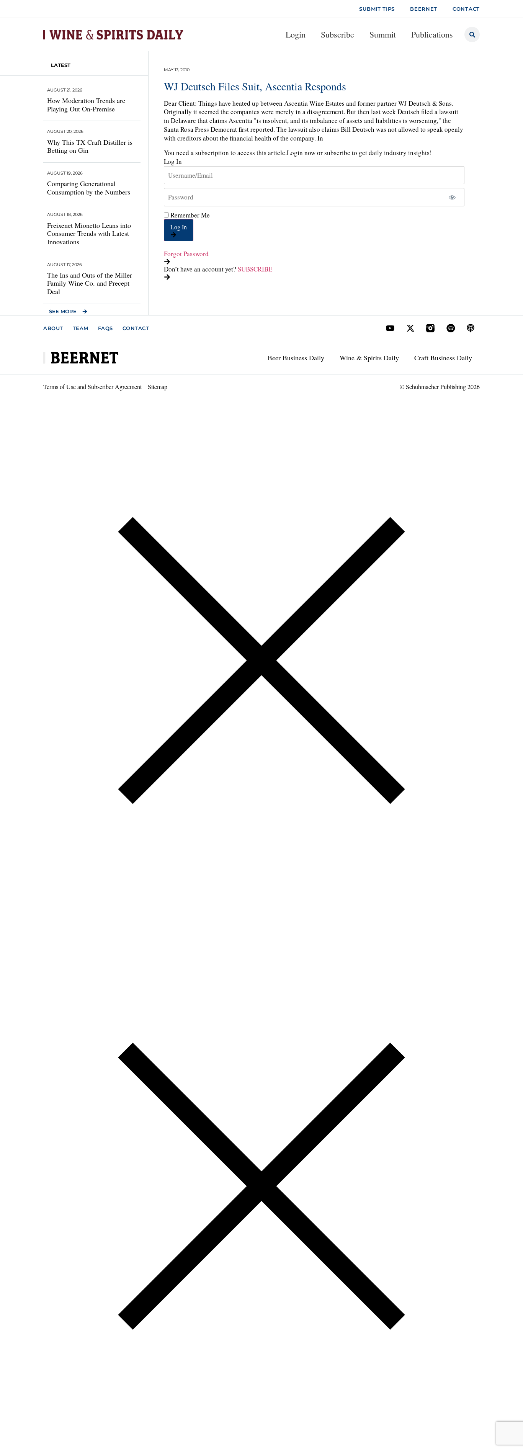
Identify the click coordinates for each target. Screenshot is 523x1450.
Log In (178, 227)
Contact (136, 328)
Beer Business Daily (296, 357)
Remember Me (189, 215)
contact (466, 9)
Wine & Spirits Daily (369, 357)
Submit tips (377, 9)
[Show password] (452, 197)
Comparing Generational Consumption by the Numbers (88, 187)
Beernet (423, 9)
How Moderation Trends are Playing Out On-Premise (86, 104)
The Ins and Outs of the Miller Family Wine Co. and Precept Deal (89, 283)
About (53, 328)
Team (80, 328)
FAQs (105, 328)
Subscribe (337, 34)
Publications (432, 34)
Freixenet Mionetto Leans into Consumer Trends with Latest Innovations (89, 233)
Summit (382, 34)
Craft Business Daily (443, 357)
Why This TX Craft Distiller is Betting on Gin (89, 146)
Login (296, 34)
